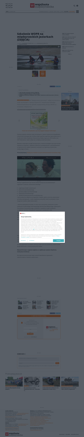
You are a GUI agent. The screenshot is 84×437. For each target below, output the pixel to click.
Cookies (27, 237)
